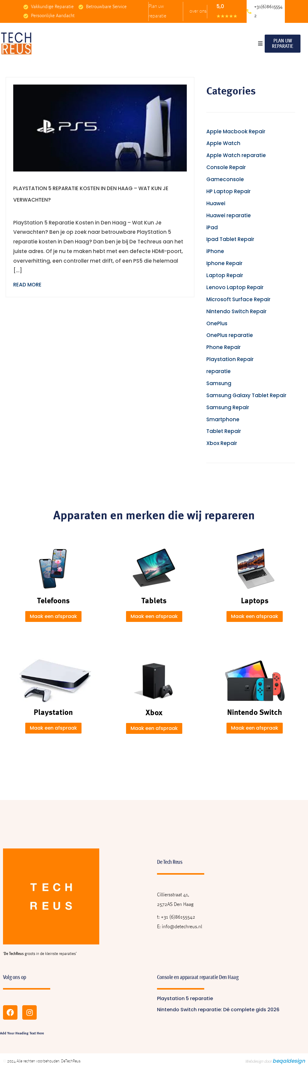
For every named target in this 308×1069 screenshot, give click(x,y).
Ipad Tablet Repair (230, 239)
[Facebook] (10, 1012)
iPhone (215, 251)
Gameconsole (225, 179)
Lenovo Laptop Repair (234, 287)
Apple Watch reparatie (236, 155)
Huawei (215, 203)
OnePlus (216, 323)
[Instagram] (29, 1012)
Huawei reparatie (228, 215)
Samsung (218, 383)
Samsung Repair (227, 407)
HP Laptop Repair (228, 191)
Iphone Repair (224, 263)
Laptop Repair (224, 275)
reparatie (218, 371)
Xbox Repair (221, 443)
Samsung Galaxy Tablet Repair (246, 395)
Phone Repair (223, 347)
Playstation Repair (230, 359)
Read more (27, 284)
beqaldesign (289, 1060)
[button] (260, 43)
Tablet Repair (223, 431)
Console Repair (226, 167)
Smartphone (222, 419)
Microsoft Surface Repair (238, 299)
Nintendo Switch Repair (236, 311)
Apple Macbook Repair (235, 131)
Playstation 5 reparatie (185, 998)
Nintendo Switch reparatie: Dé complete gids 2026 (218, 1009)
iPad (212, 227)
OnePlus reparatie (229, 335)
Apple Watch (223, 143)
